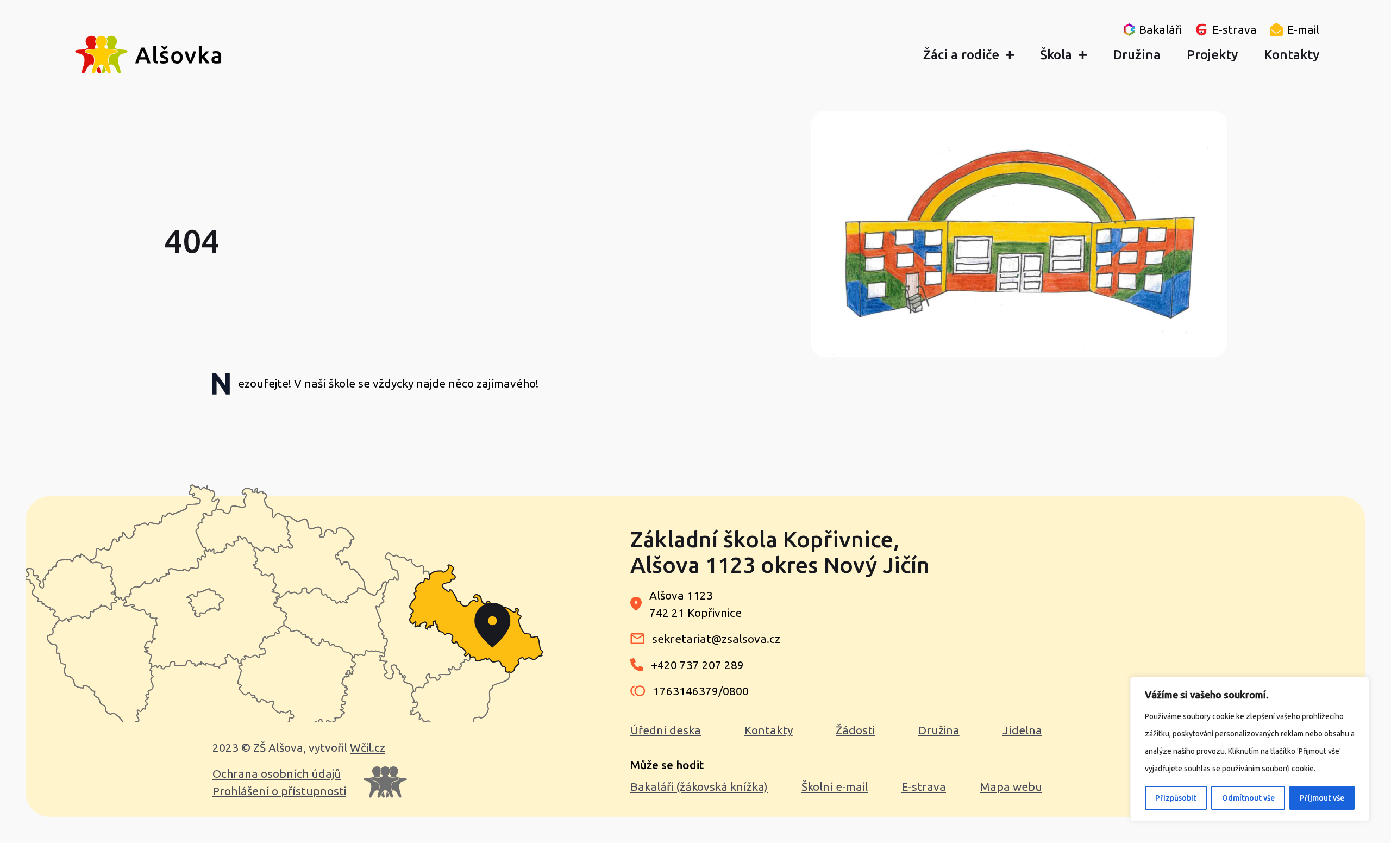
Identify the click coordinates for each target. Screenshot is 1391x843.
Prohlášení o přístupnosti (279, 790)
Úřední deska (665, 729)
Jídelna (1022, 729)
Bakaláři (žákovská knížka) (699, 786)
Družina (939, 729)
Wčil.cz (367, 747)
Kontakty (768, 729)
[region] (1249, 749)
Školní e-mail (834, 786)
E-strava (923, 786)
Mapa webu (1011, 786)
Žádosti (855, 729)
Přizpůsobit (1175, 798)
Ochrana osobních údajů (276, 773)
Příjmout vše (1322, 798)
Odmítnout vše (1248, 798)
